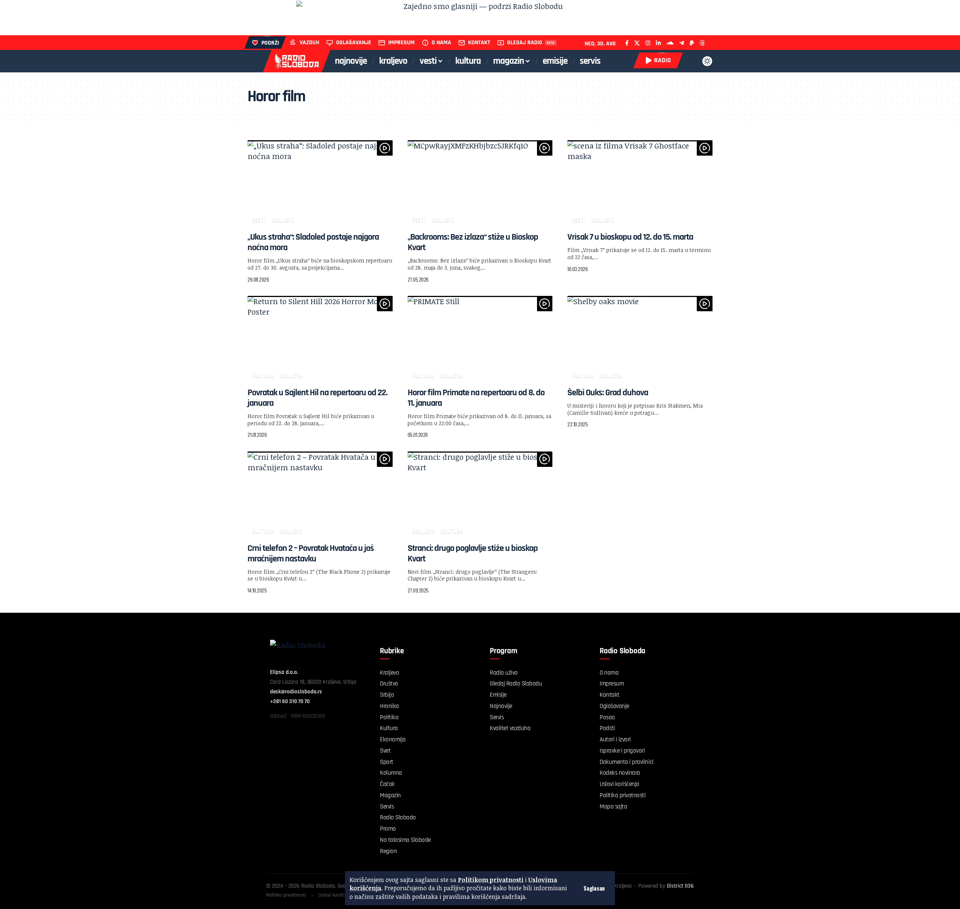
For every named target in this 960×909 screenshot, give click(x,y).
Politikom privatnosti (491, 880)
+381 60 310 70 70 (290, 701)
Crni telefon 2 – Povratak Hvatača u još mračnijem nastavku (311, 553)
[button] (594, 888)
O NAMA (441, 42)
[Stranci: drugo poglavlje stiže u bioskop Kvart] (480, 495)
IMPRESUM (401, 42)
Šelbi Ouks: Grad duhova (607, 392)
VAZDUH (309, 42)
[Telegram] (681, 43)
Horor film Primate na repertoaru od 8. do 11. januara (476, 398)
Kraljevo (283, 220)
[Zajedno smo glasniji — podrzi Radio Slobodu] (480, 17)
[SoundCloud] (669, 43)
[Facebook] (626, 43)
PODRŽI (270, 43)
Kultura (263, 375)
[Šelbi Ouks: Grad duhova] (639, 339)
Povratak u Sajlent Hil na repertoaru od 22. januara (317, 398)
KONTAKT (479, 42)
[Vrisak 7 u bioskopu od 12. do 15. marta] (639, 183)
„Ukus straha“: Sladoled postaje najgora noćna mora (313, 242)
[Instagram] (648, 43)
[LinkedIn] (658, 43)
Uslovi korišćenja (336, 895)
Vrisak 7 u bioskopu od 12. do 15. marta (630, 237)
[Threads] (702, 43)
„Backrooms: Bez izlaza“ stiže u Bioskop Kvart (473, 242)
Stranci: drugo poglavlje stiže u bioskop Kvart (473, 553)
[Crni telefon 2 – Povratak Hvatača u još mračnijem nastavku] (320, 495)
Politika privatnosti (286, 895)
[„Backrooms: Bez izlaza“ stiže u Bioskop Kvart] (480, 183)
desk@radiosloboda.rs (296, 691)
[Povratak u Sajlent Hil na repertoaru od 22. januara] (320, 339)
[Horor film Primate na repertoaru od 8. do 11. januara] (480, 339)
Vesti (259, 220)
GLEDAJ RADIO (524, 42)
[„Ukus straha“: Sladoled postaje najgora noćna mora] (320, 183)
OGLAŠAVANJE (353, 42)
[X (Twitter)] (637, 43)
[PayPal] (692, 43)
